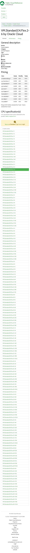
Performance (12, 38)
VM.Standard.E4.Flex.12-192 (9, 346)
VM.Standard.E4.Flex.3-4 (9, 197)
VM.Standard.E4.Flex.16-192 (9, 376)
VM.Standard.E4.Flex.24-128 (10, 402)
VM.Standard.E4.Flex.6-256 (9, 287)
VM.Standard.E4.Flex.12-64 (9, 340)
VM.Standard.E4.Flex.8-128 (9, 312)
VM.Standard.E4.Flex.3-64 (9, 218)
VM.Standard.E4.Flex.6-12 (9, 266)
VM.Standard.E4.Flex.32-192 (10, 430)
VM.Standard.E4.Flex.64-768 (10, 484)
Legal (15, 544)
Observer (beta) (15, 534)
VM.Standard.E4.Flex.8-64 (9, 310)
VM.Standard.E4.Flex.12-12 (9, 328)
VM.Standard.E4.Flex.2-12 (9, 174)
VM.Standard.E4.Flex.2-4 (9, 167)
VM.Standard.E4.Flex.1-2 (9, 133)
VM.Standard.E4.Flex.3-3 (9, 195)
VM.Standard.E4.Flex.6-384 (9, 289)
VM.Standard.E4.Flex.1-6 (9, 141)
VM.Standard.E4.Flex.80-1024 (10, 504)
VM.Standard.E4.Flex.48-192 (10, 453)
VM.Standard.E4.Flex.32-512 (10, 437)
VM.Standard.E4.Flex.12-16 (9, 330)
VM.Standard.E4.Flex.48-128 (10, 450)
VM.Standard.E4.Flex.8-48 (9, 307)
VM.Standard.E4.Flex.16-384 (10, 381)
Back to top (15, 537)
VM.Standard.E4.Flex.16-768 (10, 386)
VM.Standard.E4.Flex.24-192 (10, 404)
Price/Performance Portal (15, 523)
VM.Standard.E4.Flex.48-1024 (10, 466)
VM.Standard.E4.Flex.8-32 (9, 305)
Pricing (19, 38)
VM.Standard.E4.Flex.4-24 (9, 241)
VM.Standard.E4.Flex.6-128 (9, 282)
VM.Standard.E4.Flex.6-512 (9, 292)
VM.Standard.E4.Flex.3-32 (9, 213)
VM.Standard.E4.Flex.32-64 (9, 425)
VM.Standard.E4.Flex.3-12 (9, 205)
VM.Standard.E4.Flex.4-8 (9, 233)
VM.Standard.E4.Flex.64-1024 (10, 486)
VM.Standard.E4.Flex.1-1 (8, 131)
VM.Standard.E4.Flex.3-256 (9, 225)
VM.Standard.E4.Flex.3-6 (9, 200)
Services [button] (3, 11)
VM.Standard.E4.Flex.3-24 (9, 210)
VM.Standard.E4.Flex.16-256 (10, 379)
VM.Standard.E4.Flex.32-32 (9, 420)
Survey (15, 531)
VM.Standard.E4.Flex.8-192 (9, 315)
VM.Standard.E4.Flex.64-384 (10, 478)
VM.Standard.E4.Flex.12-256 (10, 348)
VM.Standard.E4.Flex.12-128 (9, 343)
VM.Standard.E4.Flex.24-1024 (10, 417)
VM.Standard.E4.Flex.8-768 (9, 325)
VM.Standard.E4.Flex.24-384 (10, 409)
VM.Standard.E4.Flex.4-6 (9, 231)
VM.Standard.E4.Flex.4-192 (9, 254)
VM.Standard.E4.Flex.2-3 (9, 164)
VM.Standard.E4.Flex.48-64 (9, 448)
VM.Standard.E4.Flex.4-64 (9, 248)
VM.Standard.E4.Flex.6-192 (9, 284)
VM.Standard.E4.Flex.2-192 (9, 192)
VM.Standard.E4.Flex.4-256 (9, 256)
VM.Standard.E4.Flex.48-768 (10, 463)
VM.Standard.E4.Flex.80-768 (10, 501)
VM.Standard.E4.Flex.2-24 (9, 179)
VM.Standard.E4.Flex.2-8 (9, 172)
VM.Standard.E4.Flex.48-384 (10, 458)
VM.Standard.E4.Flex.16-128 (9, 374)
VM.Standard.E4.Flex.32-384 (10, 435)
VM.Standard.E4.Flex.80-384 (10, 496)
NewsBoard (15, 532)
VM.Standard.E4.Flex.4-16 (9, 238)
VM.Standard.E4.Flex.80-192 (10, 491)
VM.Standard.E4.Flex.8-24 (9, 302)
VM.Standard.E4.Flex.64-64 (9, 468)
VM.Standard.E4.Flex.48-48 (9, 445)
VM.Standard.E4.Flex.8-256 (9, 317)
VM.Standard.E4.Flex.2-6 (9, 169)
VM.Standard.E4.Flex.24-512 (10, 412)
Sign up (7, 124)
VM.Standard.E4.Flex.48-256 (10, 455)
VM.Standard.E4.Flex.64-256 (10, 476)
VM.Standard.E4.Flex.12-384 (10, 351)
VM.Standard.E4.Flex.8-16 (9, 300)
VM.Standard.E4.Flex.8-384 (9, 320)
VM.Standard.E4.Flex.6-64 (9, 279)
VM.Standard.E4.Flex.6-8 (9, 264)
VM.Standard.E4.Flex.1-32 (9, 154)
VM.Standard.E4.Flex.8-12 (9, 297)
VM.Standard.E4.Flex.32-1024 (10, 443)
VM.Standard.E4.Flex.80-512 (10, 499)
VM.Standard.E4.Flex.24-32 (9, 394)
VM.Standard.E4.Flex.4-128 (9, 251)
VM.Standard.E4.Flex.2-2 (9, 162)
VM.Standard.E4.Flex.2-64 (9, 187)
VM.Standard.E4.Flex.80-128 (10, 489)
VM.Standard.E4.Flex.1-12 (9, 146)
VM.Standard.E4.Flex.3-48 (9, 215)
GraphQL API (15, 529)
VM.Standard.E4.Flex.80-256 (10, 494)
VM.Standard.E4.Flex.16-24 (9, 363)
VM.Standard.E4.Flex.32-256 (10, 432)
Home (3, 24)
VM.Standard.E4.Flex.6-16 (9, 269)
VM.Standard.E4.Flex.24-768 (10, 415)
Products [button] (3, 14)
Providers (3, 8)
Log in (3, 17)
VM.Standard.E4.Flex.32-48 (9, 422)
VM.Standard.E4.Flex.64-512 (10, 481)
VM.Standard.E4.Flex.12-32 (9, 335)
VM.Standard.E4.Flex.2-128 (9, 190)
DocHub (15, 525)
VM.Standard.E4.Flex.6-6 (9, 261)
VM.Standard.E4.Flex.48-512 (10, 461)
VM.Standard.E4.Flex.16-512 (9, 384)
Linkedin (15, 549)
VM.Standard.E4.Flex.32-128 (10, 427)
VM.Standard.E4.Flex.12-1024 (10, 358)
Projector (15, 522)
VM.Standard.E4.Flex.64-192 (10, 473)
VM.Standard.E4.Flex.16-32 (9, 366)
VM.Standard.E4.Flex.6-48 (9, 277)
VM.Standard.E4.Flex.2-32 (9, 182)
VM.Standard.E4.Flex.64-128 (10, 471)
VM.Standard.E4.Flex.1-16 (9, 149)
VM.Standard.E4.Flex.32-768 (10, 440)
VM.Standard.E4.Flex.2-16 (9, 177)
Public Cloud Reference (13, 3)
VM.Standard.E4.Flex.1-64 (9, 159)
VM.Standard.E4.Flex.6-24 (9, 271)
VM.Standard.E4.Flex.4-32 (9, 243)
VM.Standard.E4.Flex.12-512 (9, 353)
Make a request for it (10, 116)
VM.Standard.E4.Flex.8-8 (9, 294)
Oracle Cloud (16, 24)
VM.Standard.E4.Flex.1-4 (9, 139)
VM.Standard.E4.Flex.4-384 (9, 259)
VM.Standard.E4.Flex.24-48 (9, 397)
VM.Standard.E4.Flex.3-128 (9, 220)
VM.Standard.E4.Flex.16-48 (9, 369)
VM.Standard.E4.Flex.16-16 (9, 361)
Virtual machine (8, 25)
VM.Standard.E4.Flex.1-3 (9, 136)
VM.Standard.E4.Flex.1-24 (9, 151)
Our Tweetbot (15, 548)
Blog (15, 527)
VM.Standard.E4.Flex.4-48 (9, 246)
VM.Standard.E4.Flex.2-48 (9, 185)
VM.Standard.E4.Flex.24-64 (9, 399)
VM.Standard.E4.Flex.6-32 (9, 274)
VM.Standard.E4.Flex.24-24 (9, 392)
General (4, 38)
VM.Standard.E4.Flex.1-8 (9, 144)
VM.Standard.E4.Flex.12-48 (9, 338)
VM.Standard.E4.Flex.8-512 (9, 323)
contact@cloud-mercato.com (15, 542)
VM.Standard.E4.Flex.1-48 (9, 156)
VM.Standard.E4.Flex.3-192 (9, 223)
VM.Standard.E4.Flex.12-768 (10, 356)
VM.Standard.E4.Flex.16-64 (9, 371)
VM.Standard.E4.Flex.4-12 (9, 236)
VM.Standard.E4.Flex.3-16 (9, 208)
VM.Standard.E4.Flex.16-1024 (10, 389)
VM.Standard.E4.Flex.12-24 (9, 333)
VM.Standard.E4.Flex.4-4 (9, 228)
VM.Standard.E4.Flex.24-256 (10, 407)
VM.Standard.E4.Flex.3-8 (9, 202)
